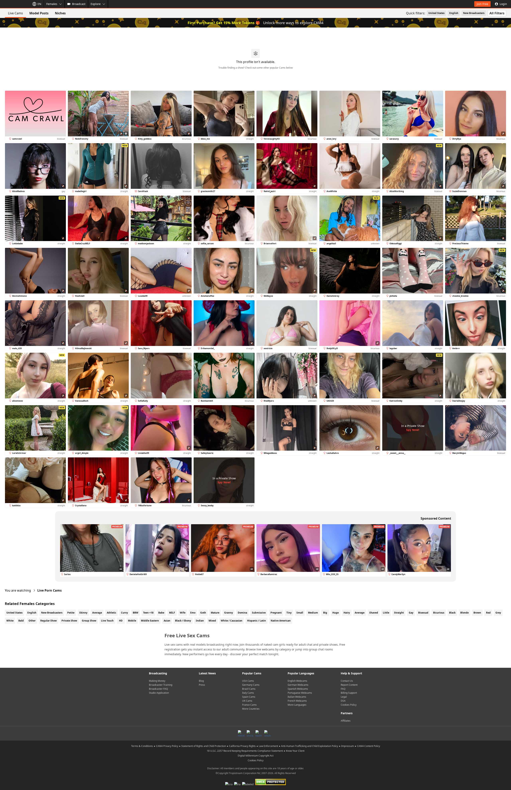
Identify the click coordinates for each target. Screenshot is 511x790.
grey (498, 612)
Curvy (124, 612)
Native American (281, 620)
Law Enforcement (268, 746)
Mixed (212, 620)
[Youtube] (267, 733)
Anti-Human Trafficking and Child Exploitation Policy (309, 746)
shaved (373, 612)
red (488, 612)
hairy (347, 612)
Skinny (83, 612)
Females (51, 4)
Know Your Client (295, 751)
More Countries (250, 708)
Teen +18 (148, 612)
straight (399, 612)
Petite (70, 612)
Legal (344, 696)
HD (121, 620)
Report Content (349, 685)
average (359, 612)
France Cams (249, 704)
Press (202, 685)
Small (299, 612)
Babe (161, 612)
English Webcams (297, 681)
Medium (313, 612)
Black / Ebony (183, 620)
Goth (203, 612)
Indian (200, 620)
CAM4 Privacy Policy (167, 746)
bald (21, 620)
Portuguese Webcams (300, 692)
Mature (215, 612)
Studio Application (159, 692)
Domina (242, 612)
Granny (228, 612)
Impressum (347, 746)
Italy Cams (248, 692)
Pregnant (276, 612)
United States (436, 13)
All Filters (496, 13)
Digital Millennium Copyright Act (255, 755)
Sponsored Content (436, 518)
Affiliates (346, 720)
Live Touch (107, 620)
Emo (192, 612)
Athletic (111, 612)
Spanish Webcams (298, 689)
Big (325, 612)
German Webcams (298, 685)
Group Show (89, 620)
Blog (201, 681)
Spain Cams (248, 696)
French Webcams (297, 700)
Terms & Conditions (142, 746)
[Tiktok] (241, 733)
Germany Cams (250, 685)
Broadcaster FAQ (158, 689)
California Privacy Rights (242, 746)
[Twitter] (259, 733)
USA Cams (248, 681)
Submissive (259, 612)
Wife (182, 612)
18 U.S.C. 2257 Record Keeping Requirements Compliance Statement (245, 751)
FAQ (343, 689)
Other (32, 620)
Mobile (132, 620)
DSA (343, 700)
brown (477, 612)
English (453, 13)
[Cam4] (14, 4)
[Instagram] (250, 733)
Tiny (289, 612)
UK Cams (247, 700)
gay (411, 612)
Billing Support (349, 692)
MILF (172, 612)
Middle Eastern (150, 620)
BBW (135, 612)
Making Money (157, 681)
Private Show (69, 620)
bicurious (438, 612)
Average (97, 612)
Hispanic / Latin (256, 620)
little (386, 612)
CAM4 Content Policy (368, 746)
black (452, 612)
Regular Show (48, 620)
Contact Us (347, 681)
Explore (96, 4)
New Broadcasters (473, 13)
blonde (464, 612)
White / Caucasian (231, 620)
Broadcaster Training (160, 685)
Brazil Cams (249, 689)
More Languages (297, 704)
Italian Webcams (297, 696)
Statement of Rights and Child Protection (203, 746)
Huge (335, 612)
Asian (167, 620)
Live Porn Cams (49, 590)
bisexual (423, 612)
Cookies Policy (349, 704)
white (10, 620)
